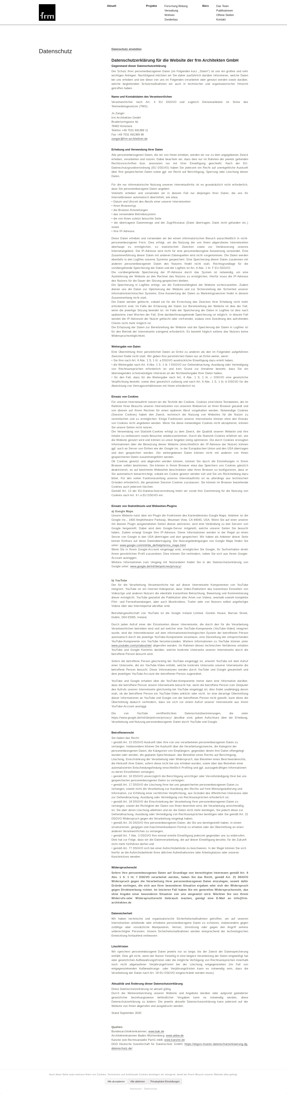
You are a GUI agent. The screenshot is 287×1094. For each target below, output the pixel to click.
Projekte (151, 5)
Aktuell (111, 5)
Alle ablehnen (137, 1081)
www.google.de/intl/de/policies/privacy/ (156, 566)
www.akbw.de (175, 1035)
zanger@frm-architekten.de (129, 138)
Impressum (136, 1088)
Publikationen (224, 10)
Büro (205, 5)
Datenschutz (150, 1088)
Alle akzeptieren (116, 1081)
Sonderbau (171, 19)
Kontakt (221, 19)
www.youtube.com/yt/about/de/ (131, 645)
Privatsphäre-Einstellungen (165, 1081)
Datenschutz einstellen (126, 49)
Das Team (222, 6)
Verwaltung (171, 10)
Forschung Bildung (176, 6)
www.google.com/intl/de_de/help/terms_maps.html (153, 545)
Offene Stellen (225, 15)
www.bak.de (156, 1031)
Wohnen (169, 15)
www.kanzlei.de (174, 1039)
